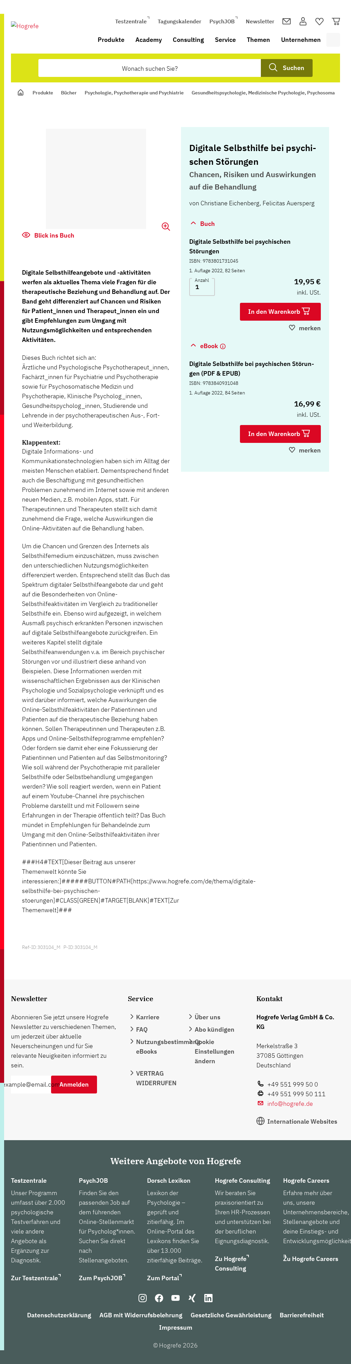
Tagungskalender (179, 21)
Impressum (175, 1327)
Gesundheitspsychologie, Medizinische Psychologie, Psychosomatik (266, 93)
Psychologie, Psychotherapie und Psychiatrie (134, 93)
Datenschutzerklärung (59, 1315)
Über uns (207, 1017)
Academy (148, 40)
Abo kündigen (214, 1029)
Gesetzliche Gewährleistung (231, 1315)
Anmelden (74, 1084)
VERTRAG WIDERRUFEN (156, 1078)
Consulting (188, 40)
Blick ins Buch (53, 235)
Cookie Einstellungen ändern (214, 1051)
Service (225, 40)
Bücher (69, 93)
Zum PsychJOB (100, 1278)
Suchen (293, 68)
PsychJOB (222, 21)
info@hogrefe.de (290, 1104)
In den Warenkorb (275, 312)
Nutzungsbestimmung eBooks (168, 1046)
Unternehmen (301, 40)
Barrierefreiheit (302, 1315)
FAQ (142, 1029)
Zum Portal (163, 1278)
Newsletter (260, 21)
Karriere (147, 1017)
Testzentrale (131, 21)
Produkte (111, 40)
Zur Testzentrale (34, 1278)
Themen (258, 40)
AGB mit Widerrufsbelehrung (140, 1315)
